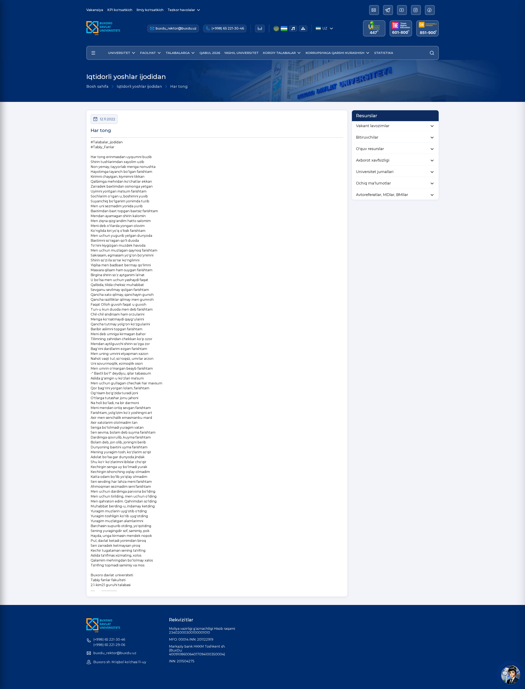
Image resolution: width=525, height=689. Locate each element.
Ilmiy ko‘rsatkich (149, 10)
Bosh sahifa (97, 86)
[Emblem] (276, 28)
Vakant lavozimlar (372, 126)
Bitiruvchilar (367, 137)
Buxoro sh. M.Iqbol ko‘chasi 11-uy (119, 662)
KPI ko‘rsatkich (119, 10)
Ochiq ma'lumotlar (373, 183)
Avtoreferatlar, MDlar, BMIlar (382, 194)
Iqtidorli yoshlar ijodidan (139, 86)
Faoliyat (148, 53)
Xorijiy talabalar (279, 53)
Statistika (383, 53)
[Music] (293, 28)
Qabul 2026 (210, 53)
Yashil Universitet (241, 53)
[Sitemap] (303, 28)
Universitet (119, 53)
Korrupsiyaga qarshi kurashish (335, 53)
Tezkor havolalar (181, 10)
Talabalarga (178, 53)
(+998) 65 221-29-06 (109, 645)
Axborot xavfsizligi (372, 160)
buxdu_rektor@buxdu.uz (176, 28)
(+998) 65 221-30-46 (227, 28)
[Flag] (284, 28)
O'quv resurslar (370, 149)
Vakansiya (94, 10)
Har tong (179, 86)
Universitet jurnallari (375, 172)
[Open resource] (93, 52)
